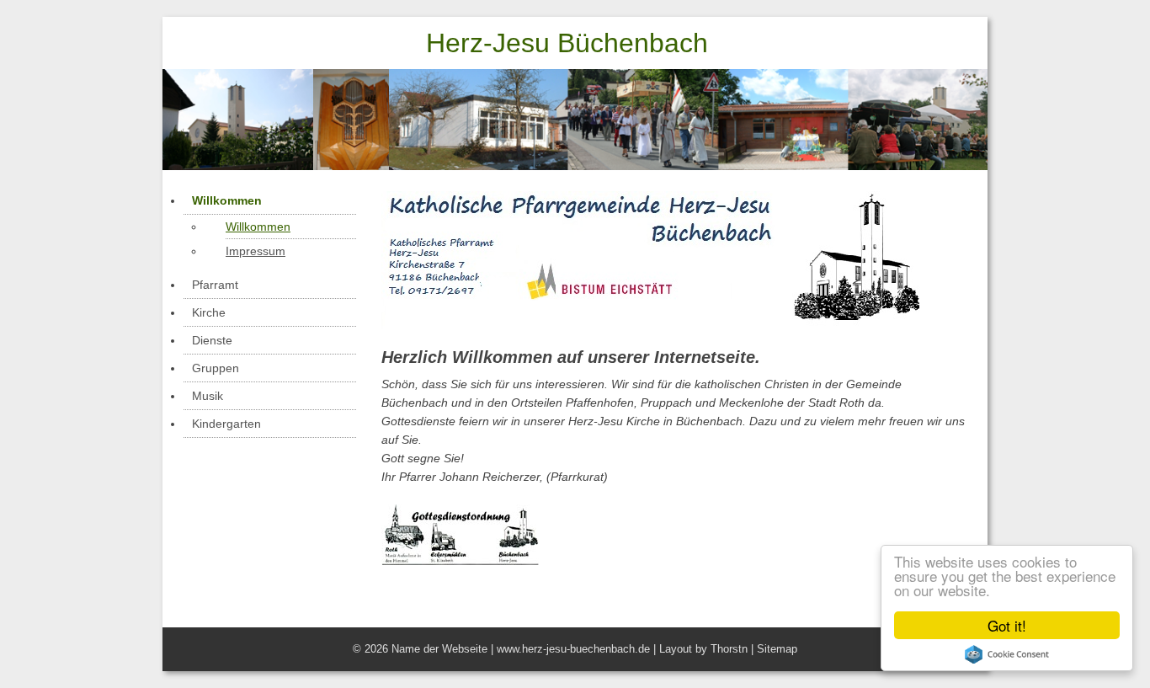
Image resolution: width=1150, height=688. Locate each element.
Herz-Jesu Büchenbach (567, 43)
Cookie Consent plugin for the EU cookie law (1007, 654)
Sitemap (777, 649)
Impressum (255, 251)
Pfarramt (215, 284)
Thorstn (729, 649)
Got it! (1007, 625)
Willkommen (227, 200)
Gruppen (215, 368)
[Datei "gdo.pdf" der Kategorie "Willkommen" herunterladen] (460, 513)
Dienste (212, 340)
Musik (207, 396)
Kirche (209, 312)
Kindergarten (226, 423)
